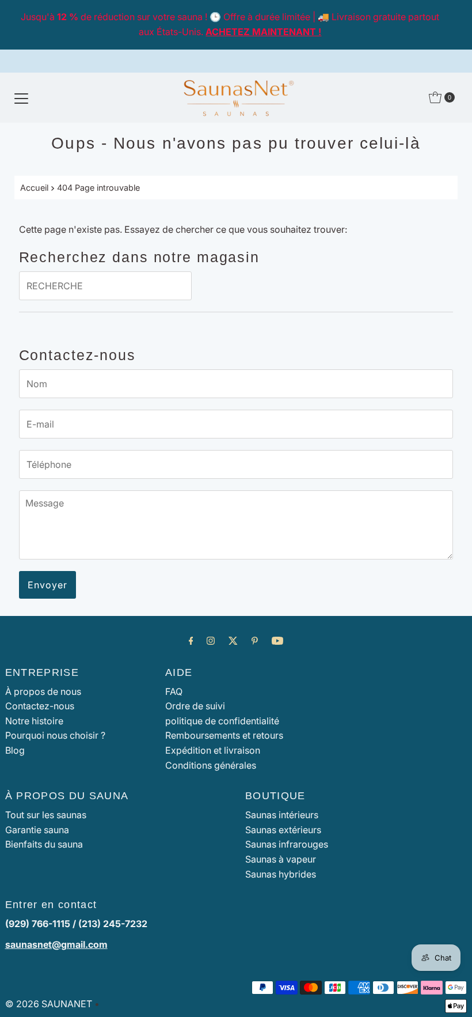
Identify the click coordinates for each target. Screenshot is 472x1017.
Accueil (34, 187)
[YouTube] (277, 640)
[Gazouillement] (233, 640)
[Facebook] (191, 640)
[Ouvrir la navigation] (21, 97)
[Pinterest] (255, 640)
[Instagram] (211, 640)
